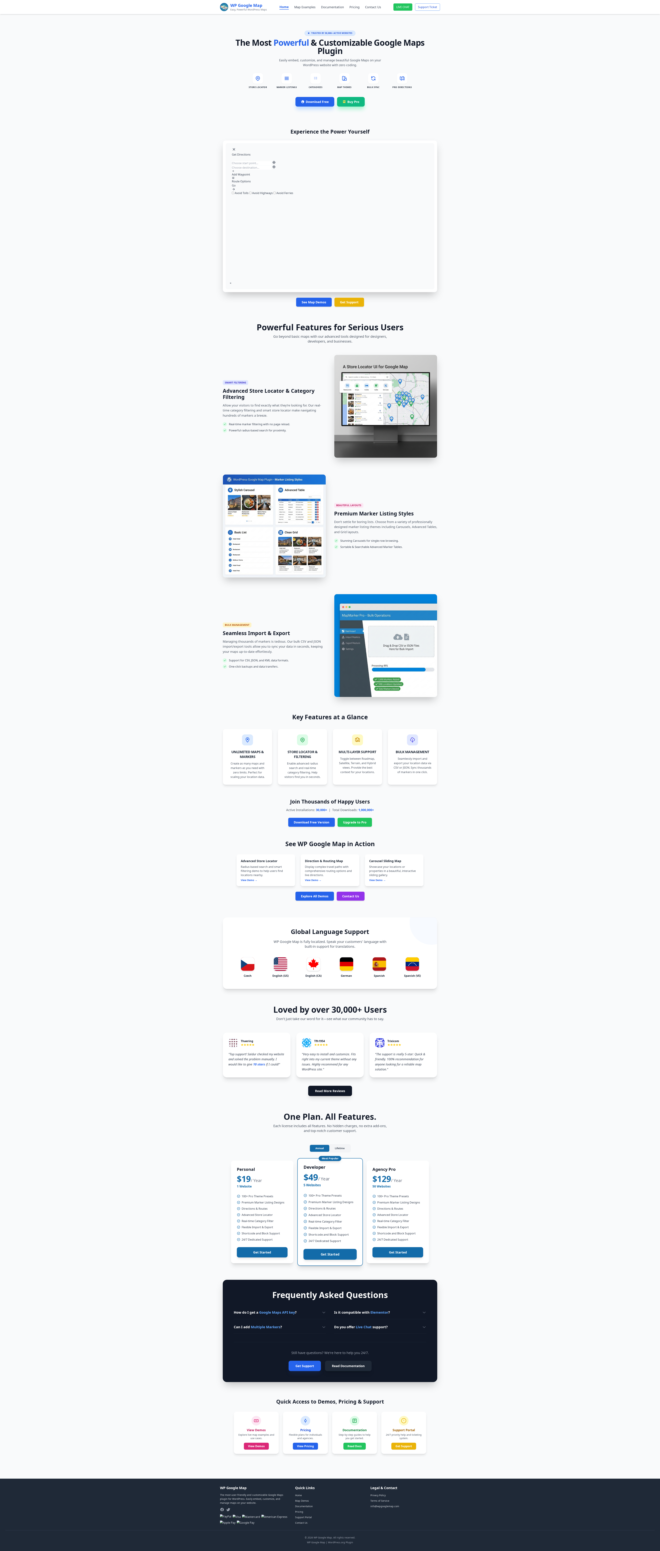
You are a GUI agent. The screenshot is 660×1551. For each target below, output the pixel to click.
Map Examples (305, 7)
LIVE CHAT (402, 7)
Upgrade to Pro (354, 822)
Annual (319, 1148)
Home (284, 7)
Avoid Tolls (241, 193)
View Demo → (249, 880)
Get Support (349, 302)
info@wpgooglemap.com (384, 1506)
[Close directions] (234, 149)
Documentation (332, 7)
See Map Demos (314, 302)
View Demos (256, 1446)
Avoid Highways (262, 193)
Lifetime (340, 1148)
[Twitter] (228, 1510)
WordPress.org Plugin (340, 1542)
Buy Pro (353, 102)
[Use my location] (274, 162)
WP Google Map (316, 1542)
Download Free (317, 102)
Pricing (354, 7)
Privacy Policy (378, 1495)
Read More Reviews (330, 1091)
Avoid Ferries (284, 193)
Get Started (262, 1252)
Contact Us (373, 7)
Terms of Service (379, 1500)
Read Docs (355, 1446)
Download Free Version (311, 822)
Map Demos (302, 1500)
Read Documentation (348, 1366)
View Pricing (305, 1446)
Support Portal (303, 1517)
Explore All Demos (314, 896)
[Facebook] (222, 1510)
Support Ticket (427, 7)
